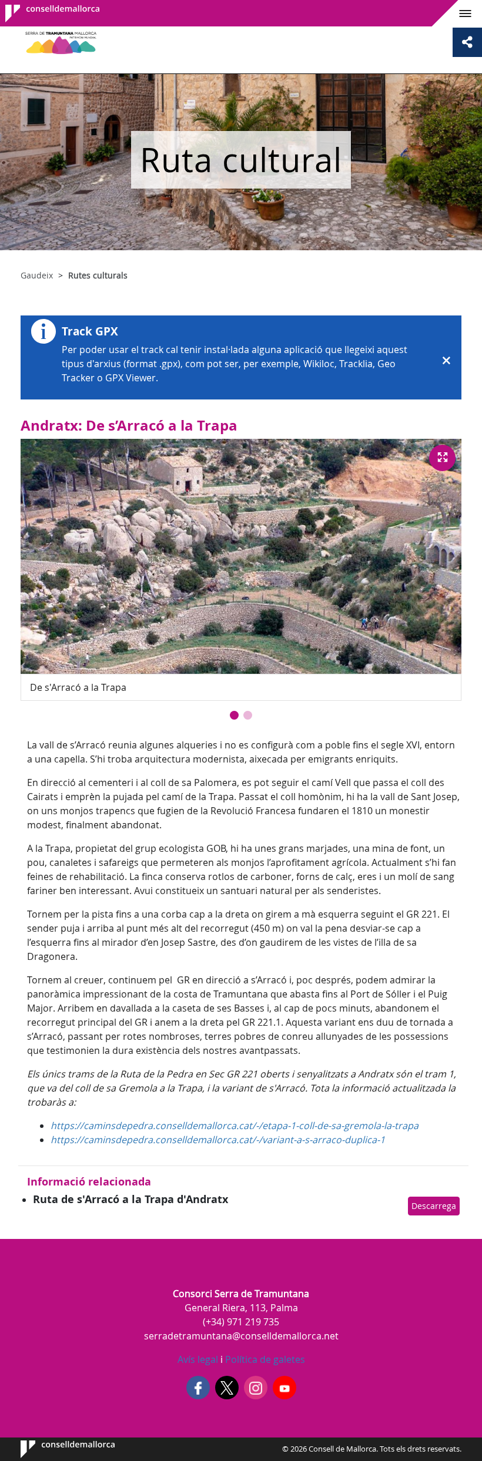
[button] (234, 715)
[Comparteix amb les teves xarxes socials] (467, 42)
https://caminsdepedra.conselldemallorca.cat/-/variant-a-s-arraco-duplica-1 (218, 1139)
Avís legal (198, 1359)
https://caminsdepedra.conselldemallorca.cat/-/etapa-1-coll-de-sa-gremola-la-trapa (235, 1125)
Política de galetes (264, 1359)
